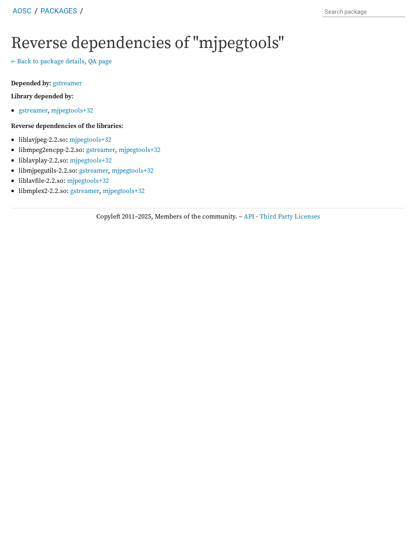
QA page (100, 60)
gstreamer (67, 82)
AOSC (22, 11)
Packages (59, 11)
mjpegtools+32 (72, 110)
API (249, 216)
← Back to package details (47, 60)
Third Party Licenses (290, 216)
